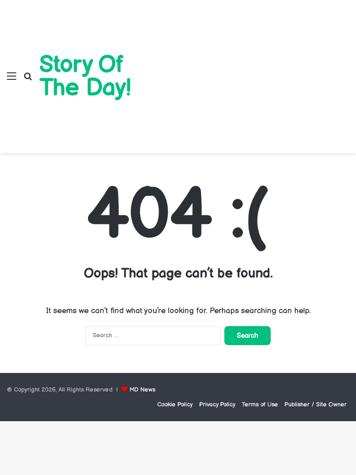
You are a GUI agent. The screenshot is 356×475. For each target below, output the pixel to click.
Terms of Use (260, 404)
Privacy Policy (217, 404)
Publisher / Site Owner (316, 404)
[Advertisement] (248, 70)
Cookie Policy (175, 404)
